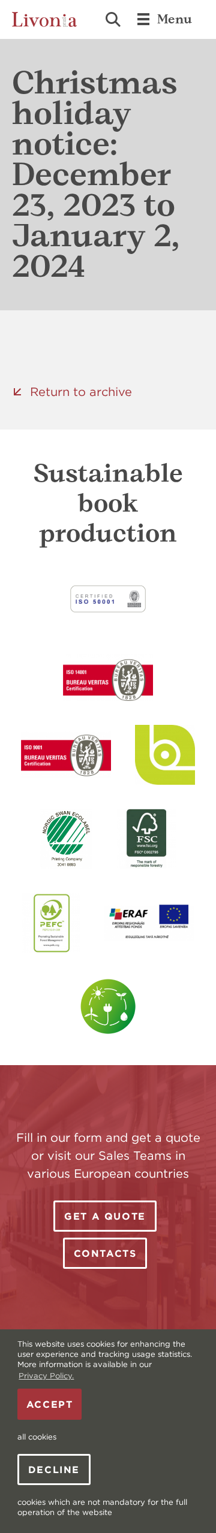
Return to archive (81, 391)
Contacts (105, 1253)
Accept (49, 1404)
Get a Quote (105, 1216)
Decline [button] (54, 1469)
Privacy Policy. (46, 1376)
